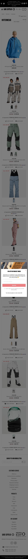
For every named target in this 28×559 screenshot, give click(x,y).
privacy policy (14, 289)
